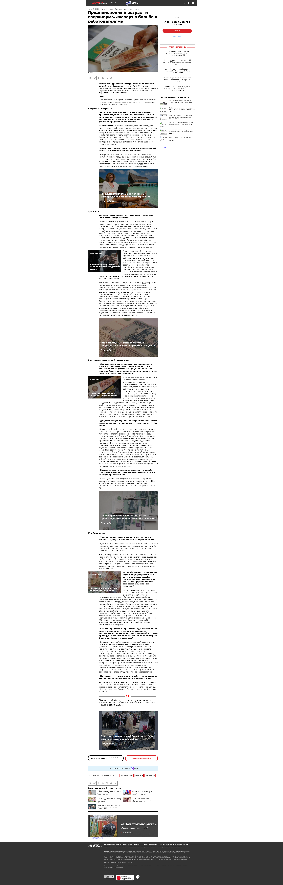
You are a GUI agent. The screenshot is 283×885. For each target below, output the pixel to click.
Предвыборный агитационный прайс (142, 847)
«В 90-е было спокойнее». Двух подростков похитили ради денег (180, 101)
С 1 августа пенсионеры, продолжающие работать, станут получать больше (143, 799)
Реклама (137, 845)
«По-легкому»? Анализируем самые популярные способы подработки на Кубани (128, 344)
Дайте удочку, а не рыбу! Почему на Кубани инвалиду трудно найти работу (127, 737)
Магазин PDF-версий (150, 845)
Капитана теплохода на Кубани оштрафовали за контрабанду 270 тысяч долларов (177, 88)
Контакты (122, 847)
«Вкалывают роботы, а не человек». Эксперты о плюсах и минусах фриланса (125, 195)
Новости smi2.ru (95, 838)
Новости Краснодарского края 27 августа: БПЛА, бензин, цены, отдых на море (177, 62)
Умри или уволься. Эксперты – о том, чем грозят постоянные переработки (109, 807)
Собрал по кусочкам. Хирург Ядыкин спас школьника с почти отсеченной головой (182, 109)
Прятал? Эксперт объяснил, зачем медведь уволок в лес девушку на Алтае (181, 124)
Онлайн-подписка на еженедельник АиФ (174, 845)
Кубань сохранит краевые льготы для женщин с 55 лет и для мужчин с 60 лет (109, 792)
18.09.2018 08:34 (93, 9)
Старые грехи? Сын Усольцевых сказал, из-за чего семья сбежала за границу (181, 138)
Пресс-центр (127, 845)
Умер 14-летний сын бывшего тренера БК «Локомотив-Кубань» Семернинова (177, 71)
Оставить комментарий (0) (141, 758)
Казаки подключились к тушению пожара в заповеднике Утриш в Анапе (177, 80)
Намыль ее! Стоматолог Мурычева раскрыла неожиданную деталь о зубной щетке (181, 117)
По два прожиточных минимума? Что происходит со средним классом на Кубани (127, 517)
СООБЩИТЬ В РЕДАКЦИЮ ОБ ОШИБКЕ (170, 847)
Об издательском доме (112, 845)
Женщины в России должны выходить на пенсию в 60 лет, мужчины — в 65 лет (142, 792)
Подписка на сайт (110, 847)
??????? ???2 (165, 147)
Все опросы (177, 36)
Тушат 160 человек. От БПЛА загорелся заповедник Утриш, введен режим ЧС (177, 53)
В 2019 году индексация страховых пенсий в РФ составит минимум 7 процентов (109, 799)
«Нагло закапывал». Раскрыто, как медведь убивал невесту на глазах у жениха (181, 131)
